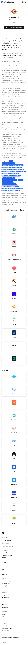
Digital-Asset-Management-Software (10, 173)
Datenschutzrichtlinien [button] (7, 628)
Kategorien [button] (4, 574)
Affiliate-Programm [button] (6, 604)
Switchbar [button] (4, 560)
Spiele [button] (3, 571)
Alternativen (5, 370)
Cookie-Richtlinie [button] (6, 630)
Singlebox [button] (4, 562)
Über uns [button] (4, 614)
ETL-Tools (20, 179)
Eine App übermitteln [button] (7, 585)
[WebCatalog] (2, 533)
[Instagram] (9, 537)
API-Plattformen (5, 169)
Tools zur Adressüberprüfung (8, 177)
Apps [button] (3, 569)
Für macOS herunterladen (15, 27)
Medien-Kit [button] (4, 619)
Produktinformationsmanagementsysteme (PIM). (12, 165)
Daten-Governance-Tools (7, 182)
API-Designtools (5, 167)
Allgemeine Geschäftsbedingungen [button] (10, 637)
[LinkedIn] (4, 537)
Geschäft (14, 22)
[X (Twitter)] (2, 537)
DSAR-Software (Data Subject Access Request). (12, 188)
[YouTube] (6, 537)
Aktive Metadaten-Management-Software (11, 175)
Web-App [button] (4, 557)
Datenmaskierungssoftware (17, 169)
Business (11, 161)
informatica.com (14, 20)
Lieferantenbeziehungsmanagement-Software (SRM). (13, 171)
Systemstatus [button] (5, 607)
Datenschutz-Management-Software (10, 186)
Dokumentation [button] (5, 597)
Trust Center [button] (5, 625)
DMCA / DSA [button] (5, 640)
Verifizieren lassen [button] (6, 583)
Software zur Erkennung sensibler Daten (10, 190)
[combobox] (8, 540)
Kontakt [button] (3, 600)
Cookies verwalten (5, 543)
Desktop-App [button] (5, 552)
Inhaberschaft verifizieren (8, 55)
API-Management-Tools (16, 167)
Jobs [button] (3, 616)
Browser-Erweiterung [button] (7, 555)
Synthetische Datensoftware (8, 163)
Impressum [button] (4, 642)
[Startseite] (7, 2)
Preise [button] (3, 595)
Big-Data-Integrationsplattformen (9, 179)
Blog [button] (3, 602)
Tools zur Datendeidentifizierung (9, 184)
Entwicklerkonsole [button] (6, 581)
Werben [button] (3, 588)
